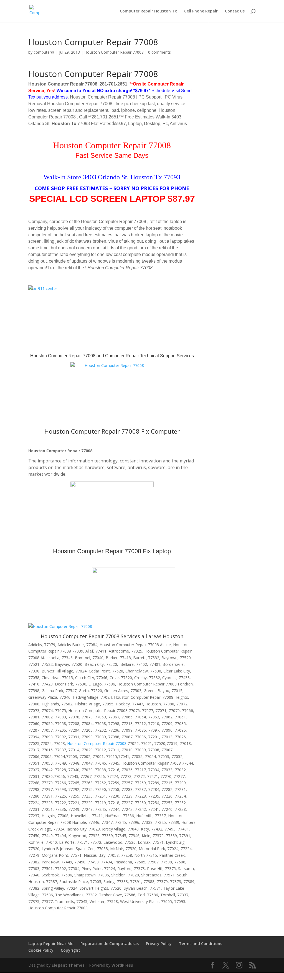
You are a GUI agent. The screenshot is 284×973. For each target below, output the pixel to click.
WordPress (122, 965)
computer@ (44, 52)
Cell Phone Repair (201, 11)
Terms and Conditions (200, 943)
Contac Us (235, 11)
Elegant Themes (68, 965)
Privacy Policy (159, 943)
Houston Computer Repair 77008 (114, 52)
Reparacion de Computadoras (109, 943)
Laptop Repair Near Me (50, 943)
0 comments (159, 52)
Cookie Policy (41, 950)
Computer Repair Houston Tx (148, 11)
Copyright (70, 950)
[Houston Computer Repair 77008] (112, 393)
